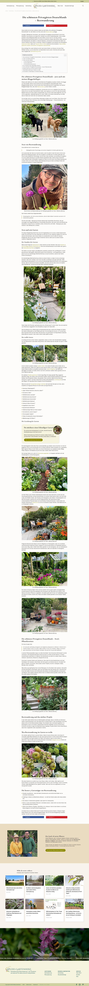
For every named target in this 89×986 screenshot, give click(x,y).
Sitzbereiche (35, 502)
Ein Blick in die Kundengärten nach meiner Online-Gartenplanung (33, 889)
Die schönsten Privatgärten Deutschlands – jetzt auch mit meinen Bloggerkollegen (40, 57)
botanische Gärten (26, 44)
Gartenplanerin (35, 244)
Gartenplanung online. (35, 51)
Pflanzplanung (20, 5)
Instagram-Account (56, 739)
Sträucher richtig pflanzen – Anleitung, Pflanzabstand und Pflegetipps (13, 913)
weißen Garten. (41, 366)
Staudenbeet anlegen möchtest (38, 384)
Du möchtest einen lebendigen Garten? (31, 65)
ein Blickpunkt (58, 379)
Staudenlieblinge (69, 5)
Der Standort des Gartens (30, 61)
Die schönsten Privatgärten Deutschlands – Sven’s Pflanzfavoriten (37, 66)
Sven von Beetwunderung (29, 58)
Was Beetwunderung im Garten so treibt (31, 69)
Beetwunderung (49, 31)
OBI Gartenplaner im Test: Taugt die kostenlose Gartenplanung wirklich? (54, 913)
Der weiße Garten (28, 62)
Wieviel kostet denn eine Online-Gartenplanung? (14, 888)
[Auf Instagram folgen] (79, 984)
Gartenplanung (10, 5)
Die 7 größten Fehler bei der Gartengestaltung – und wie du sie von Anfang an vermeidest (73, 913)
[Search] (83, 6)
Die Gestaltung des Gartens (30, 64)
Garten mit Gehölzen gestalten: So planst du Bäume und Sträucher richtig (54, 889)
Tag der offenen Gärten (40, 44)
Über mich (60, 5)
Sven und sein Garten (28, 60)
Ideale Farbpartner (51, 369)
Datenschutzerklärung (20, 950)
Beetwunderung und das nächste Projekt (32, 68)
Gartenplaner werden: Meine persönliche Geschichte (33, 912)
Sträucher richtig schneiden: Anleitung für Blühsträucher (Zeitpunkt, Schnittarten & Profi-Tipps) (74, 890)
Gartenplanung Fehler (29, 247)
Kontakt (82, 1)
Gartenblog (28, 5)
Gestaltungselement (33, 375)
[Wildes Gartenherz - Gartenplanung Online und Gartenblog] (44, 5)
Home (6, 10)
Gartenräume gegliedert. (43, 453)
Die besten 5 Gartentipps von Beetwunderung (33, 71)
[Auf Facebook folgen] (76, 984)
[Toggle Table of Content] (64, 55)
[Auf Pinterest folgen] (83, 984)
